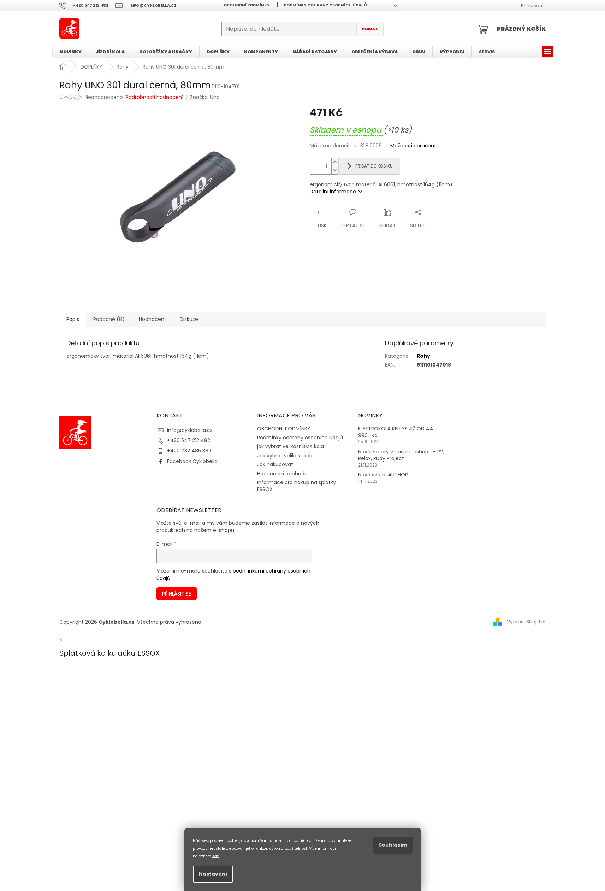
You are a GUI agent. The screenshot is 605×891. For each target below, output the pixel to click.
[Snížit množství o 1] (334, 170)
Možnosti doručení (412, 145)
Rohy (423, 355)
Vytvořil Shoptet (526, 621)
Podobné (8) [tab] (109, 319)
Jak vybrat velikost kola (285, 455)
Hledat (370, 28)
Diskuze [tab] (189, 319)
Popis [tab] (72, 319)
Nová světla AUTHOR (383, 474)
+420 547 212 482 (188, 440)
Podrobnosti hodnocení (154, 97)
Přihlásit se (176, 593)
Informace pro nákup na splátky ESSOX (296, 486)
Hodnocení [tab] (152, 319)
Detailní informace (333, 191)
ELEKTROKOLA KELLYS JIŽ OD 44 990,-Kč (395, 432)
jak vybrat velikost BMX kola (290, 446)
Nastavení (213, 874)
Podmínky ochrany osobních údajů (325, 5)
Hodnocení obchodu (282, 473)
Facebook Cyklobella (192, 461)
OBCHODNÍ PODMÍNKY (247, 5)
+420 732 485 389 (189, 450)
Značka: (205, 97)
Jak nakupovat (275, 464)
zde (215, 855)
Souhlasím (393, 845)
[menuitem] (71, 52)
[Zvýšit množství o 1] (334, 162)
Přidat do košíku (374, 166)
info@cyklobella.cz (190, 430)
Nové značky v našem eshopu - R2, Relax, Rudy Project (401, 455)
